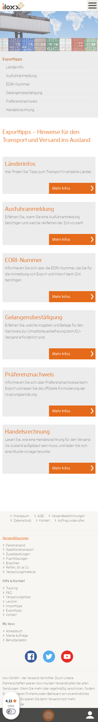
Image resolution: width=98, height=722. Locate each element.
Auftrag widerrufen (71, 520)
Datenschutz (22, 520)
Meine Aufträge (17, 635)
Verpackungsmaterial (21, 572)
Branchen (12, 563)
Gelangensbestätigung (24, 93)
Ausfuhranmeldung (21, 76)
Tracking (12, 588)
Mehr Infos (61, 188)
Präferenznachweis (21, 101)
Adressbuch (14, 631)
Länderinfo (15, 67)
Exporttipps (12, 59)
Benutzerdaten (16, 640)
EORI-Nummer (18, 84)
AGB (40, 516)
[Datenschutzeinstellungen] (48, 715)
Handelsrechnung (20, 110)
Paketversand (15, 545)
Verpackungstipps (18, 597)
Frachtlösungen (17, 558)
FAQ (9, 592)
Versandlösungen (16, 538)
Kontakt (44, 520)
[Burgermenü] (92, 5)
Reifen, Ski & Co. (17, 567)
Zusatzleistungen (18, 554)
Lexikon (11, 601)
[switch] (11, 711)
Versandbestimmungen (68, 516)
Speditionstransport (19, 549)
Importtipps (14, 606)
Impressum (21, 516)
